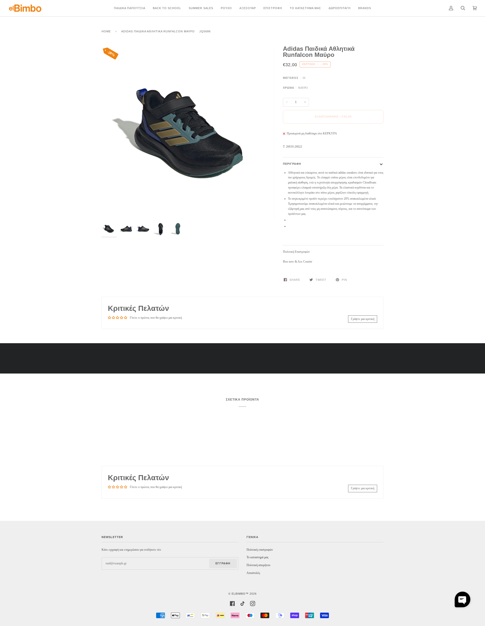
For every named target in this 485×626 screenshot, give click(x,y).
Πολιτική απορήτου (258, 565)
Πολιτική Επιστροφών (296, 251)
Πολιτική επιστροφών (260, 549)
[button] (462, 599)
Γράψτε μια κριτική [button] (362, 319)
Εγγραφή (222, 563)
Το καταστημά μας (258, 557)
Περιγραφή (292, 163)
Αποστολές (253, 573)
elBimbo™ (240, 593)
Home (106, 31)
